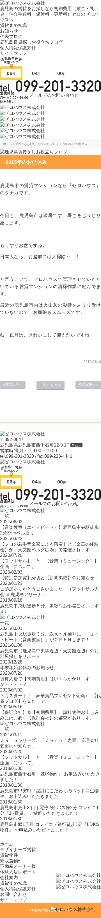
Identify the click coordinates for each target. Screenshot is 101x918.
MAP (78, 445)
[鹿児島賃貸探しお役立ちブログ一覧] (33, 151)
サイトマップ (13, 53)
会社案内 (9, 877)
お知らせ (9, 31)
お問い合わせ (13, 894)
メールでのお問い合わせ (54, 94)
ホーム (6, 844)
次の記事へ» (88, 384)
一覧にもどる (50, 385)
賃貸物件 (9, 855)
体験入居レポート (18, 872)
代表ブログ (11, 36)
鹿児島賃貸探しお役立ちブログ (31, 42)
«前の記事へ (12, 384)
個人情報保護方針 (18, 47)
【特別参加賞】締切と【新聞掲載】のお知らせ (47, 577)
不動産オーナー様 (18, 866)
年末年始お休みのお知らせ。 (29, 667)
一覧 (4, 516)
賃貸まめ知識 (13, 25)
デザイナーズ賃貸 (18, 849)
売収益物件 (11, 860)
